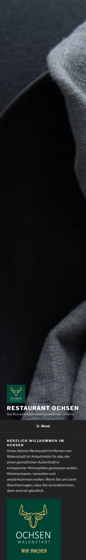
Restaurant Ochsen (43, 408)
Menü (45, 426)
